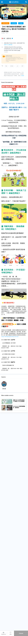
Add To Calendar (8, 44)
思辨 (22, 66)
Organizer (3, 634)
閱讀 (6, 66)
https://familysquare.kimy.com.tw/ (10, 336)
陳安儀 (11, 66)
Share (24, 5)
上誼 (17, 66)
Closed (21, 633)
